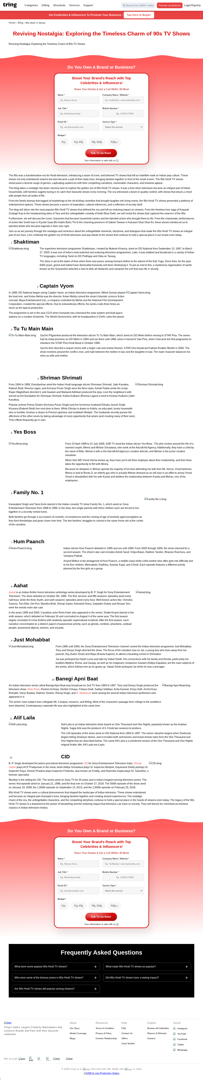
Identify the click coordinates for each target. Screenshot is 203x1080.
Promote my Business (170, 5)
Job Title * (63, 108)
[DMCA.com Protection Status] (101, 1073)
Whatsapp (181, 1050)
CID (85, 763)
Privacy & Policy (103, 1033)
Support (88, 5)
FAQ (123, 1028)
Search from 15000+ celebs (140, 5)
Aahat (12, 592)
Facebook (181, 1039)
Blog (20, 22)
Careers (151, 1038)
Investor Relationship (106, 1038)
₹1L (64, 142)
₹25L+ (114, 142)
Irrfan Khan (33, 689)
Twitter (180, 1044)
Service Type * (109, 122)
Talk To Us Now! (101, 153)
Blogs (72, 1038)
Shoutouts (59, 5)
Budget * (62, 135)
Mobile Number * (110, 108)
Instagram (181, 1028)
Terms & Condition (105, 1028)
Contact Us (127, 1033)
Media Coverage (78, 1033)
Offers (124, 1038)
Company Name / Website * (115, 95)
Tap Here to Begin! (139, 15)
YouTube (181, 1033)
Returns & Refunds (156, 1033)
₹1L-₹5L (78, 142)
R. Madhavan (83, 693)
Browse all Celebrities (158, 1028)
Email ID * (63, 122)
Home (12, 22)
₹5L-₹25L (97, 142)
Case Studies (128, 1043)
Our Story (74, 1028)
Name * (61, 95)
